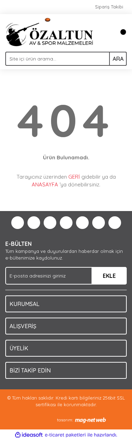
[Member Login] (106, 32)
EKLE (109, 275)
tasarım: (65, 419)
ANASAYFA (45, 184)
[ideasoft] (29, 435)
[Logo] (49, 31)
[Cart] (120, 32)
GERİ (74, 176)
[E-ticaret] (65, 435)
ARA (118, 58)
